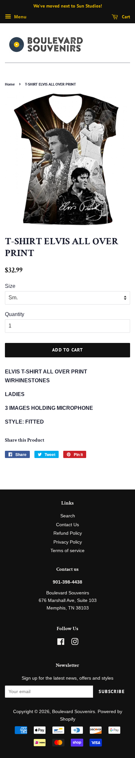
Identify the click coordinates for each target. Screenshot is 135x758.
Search (67, 515)
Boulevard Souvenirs (73, 711)
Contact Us (67, 524)
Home (10, 84)
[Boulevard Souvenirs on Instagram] (74, 643)
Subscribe (112, 691)
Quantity (14, 314)
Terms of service (67, 550)
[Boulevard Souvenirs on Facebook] (61, 643)
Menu (20, 16)
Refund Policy (67, 533)
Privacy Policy (67, 542)
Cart (125, 17)
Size (10, 286)
